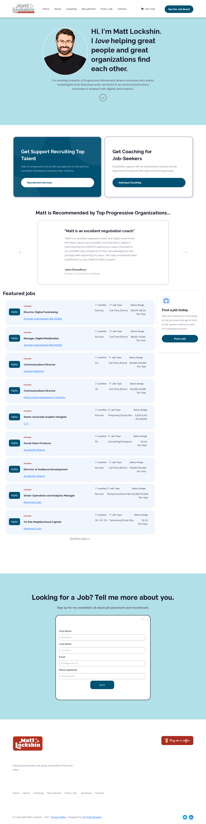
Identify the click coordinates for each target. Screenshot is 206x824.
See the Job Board (179, 9)
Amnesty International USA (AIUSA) (43, 318)
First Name (65, 631)
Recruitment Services (39, 182)
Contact (122, 8)
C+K (26, 423)
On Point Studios (92, 817)
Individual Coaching (130, 182)
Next (102, 684)
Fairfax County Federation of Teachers (44, 397)
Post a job (180, 338)
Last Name (65, 643)
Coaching (71, 8)
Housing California (34, 371)
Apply (14, 311)
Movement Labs (32, 502)
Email (62, 656)
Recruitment (89, 8)
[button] (148, 8)
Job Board (86, 793)
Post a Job (107, 8)
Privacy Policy (58, 817)
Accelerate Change (34, 449)
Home (46, 8)
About (57, 8)
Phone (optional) (68, 669)
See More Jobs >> (80, 538)
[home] (24, 9)
